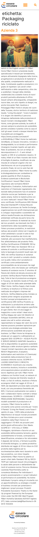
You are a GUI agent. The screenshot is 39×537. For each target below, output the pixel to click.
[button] (25, 4)
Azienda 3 (9, 30)
